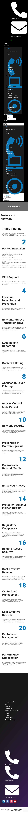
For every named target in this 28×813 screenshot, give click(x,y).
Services (5, 124)
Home (5, 123)
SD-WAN (7, 715)
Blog (4, 198)
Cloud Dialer (8, 706)
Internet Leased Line (10, 702)
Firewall (7, 713)
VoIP (6, 704)
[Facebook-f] (7, 801)
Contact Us (6, 200)
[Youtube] (15, 801)
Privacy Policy (8, 197)
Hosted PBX (8, 708)
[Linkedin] (3, 801)
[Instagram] (11, 801)
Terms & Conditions (10, 720)
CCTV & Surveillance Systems (13, 711)
